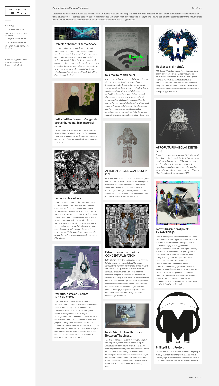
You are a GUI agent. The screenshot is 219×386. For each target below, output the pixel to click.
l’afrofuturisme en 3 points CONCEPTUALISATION (122, 253)
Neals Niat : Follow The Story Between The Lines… (123, 333)
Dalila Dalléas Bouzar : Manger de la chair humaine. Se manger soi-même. (75, 122)
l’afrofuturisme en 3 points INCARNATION (71, 295)
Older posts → (195, 377)
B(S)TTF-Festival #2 (17, 42)
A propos (9, 26)
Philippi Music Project (170, 347)
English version (16, 29)
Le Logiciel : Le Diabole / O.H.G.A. (17, 47)
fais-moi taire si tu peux (120, 75)
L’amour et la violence (68, 198)
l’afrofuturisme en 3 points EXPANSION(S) (172, 230)
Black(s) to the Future (17, 11)
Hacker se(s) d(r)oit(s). (170, 66)
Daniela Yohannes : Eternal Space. (75, 44)
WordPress (18, 62)
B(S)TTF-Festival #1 (17, 39)
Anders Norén (18, 65)
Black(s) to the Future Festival (16, 34)
